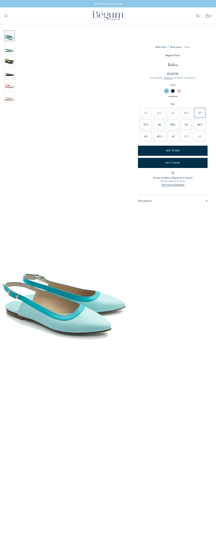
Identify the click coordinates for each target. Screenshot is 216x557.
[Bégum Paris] (108, 15)
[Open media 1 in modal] (65, 286)
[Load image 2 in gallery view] (9, 48)
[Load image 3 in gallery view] (9, 60)
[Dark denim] (173, 91)
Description (145, 201)
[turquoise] (166, 91)
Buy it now (173, 162)
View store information (172, 184)
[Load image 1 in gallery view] (9, 36)
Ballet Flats (160, 47)
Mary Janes (175, 47)
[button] (197, 15)
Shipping (168, 77)
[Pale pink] (179, 91)
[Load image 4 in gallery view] (9, 72)
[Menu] (9, 15)
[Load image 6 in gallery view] (9, 97)
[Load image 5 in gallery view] (9, 84)
